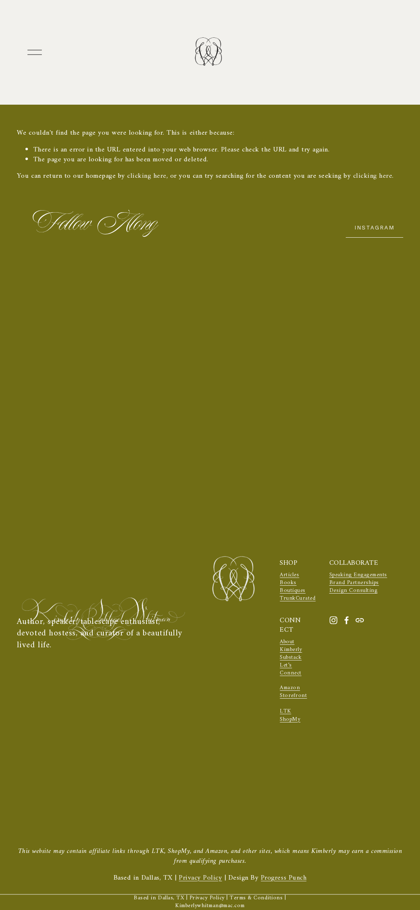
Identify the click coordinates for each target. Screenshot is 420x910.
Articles (289, 575)
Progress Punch (283, 878)
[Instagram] (333, 620)
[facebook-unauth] (346, 620)
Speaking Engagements (358, 575)
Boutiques (293, 591)
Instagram (374, 227)
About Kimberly (291, 646)
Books (288, 583)
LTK (285, 711)
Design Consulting (353, 591)
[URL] (360, 620)
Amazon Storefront (293, 692)
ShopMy (290, 720)
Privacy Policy (200, 878)
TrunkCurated (297, 599)
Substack (290, 658)
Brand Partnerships (354, 583)
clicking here (147, 176)
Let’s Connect (290, 669)
